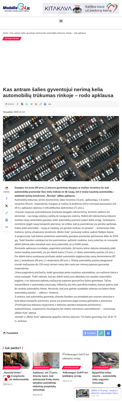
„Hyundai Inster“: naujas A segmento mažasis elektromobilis (16, 376)
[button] (61, 20)
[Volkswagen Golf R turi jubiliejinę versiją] (75, 360)
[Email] (36, 104)
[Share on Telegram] (31, 104)
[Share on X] (22, 104)
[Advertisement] (61, 63)
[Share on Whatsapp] (27, 104)
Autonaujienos (12, 38)
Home (5, 33)
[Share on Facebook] (17, 104)
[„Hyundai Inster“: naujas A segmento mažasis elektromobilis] (16, 360)
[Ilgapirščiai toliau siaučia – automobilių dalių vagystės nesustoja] (105, 360)
